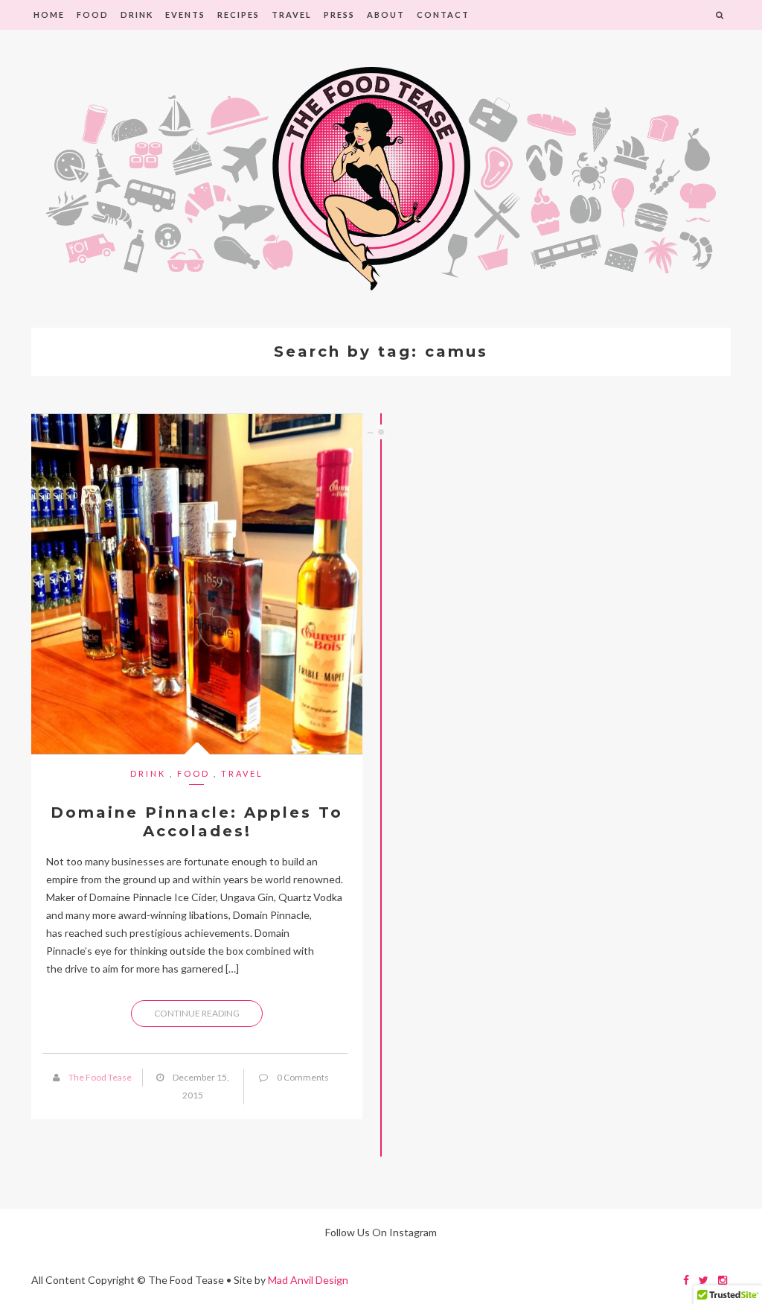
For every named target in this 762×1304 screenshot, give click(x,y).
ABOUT (386, 14)
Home (49, 14)
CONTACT (443, 14)
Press (339, 14)
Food (93, 14)
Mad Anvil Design (308, 1279)
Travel (292, 14)
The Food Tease (100, 1077)
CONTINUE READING (197, 1013)
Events (185, 14)
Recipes (238, 14)
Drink (137, 14)
